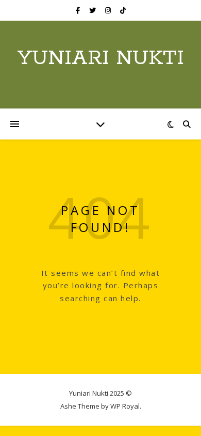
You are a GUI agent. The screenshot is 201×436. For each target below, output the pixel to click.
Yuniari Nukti (101, 58)
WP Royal (125, 406)
